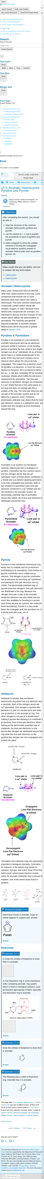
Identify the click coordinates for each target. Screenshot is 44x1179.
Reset (3, 64)
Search (4, 1176)
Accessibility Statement (18, 1168)
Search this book (6, 42)
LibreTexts (6, 206)
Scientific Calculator (12, 125)
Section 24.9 (14, 329)
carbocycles (11, 275)
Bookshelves (26, 182)
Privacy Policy (24, 1166)
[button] (8, 141)
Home (11, 182)
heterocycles (11, 278)
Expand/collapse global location (41, 181)
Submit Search (6, 49)
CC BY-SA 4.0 (34, 1107)
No (13, 1141)
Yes (5, 1141)
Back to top (5, 1121)
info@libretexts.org (17, 1170)
